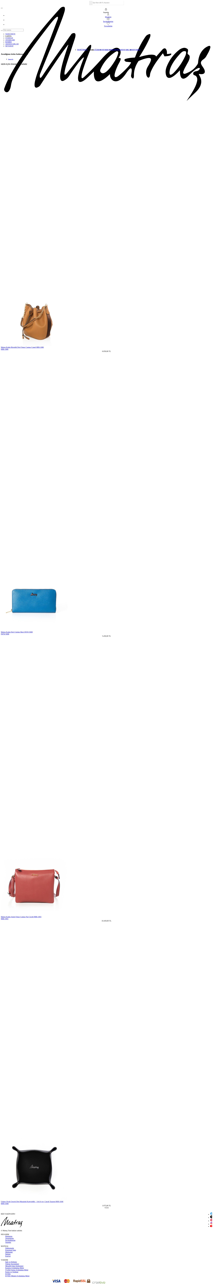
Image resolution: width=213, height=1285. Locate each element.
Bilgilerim (8, 1236)
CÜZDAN (98, 50)
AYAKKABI (106, 50)
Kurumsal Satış (10, 1250)
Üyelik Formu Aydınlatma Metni (16, 1270)
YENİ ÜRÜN (82, 50)
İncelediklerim (10, 1240)
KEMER (114, 50)
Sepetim (8, 1242)
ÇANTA (90, 50)
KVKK (8, 1274)
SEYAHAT (136, 50)
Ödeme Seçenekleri (12, 1264)
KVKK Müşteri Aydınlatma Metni (17, 1276)
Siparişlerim (9, 1238)
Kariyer (8, 1256)
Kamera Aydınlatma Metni (14, 1268)
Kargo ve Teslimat (11, 1272)
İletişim (7, 1254)
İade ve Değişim (11, 1262)
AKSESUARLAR (125, 50)
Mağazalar (9, 1252)
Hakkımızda (9, 1248)
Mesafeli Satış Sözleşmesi (14, 1266)
